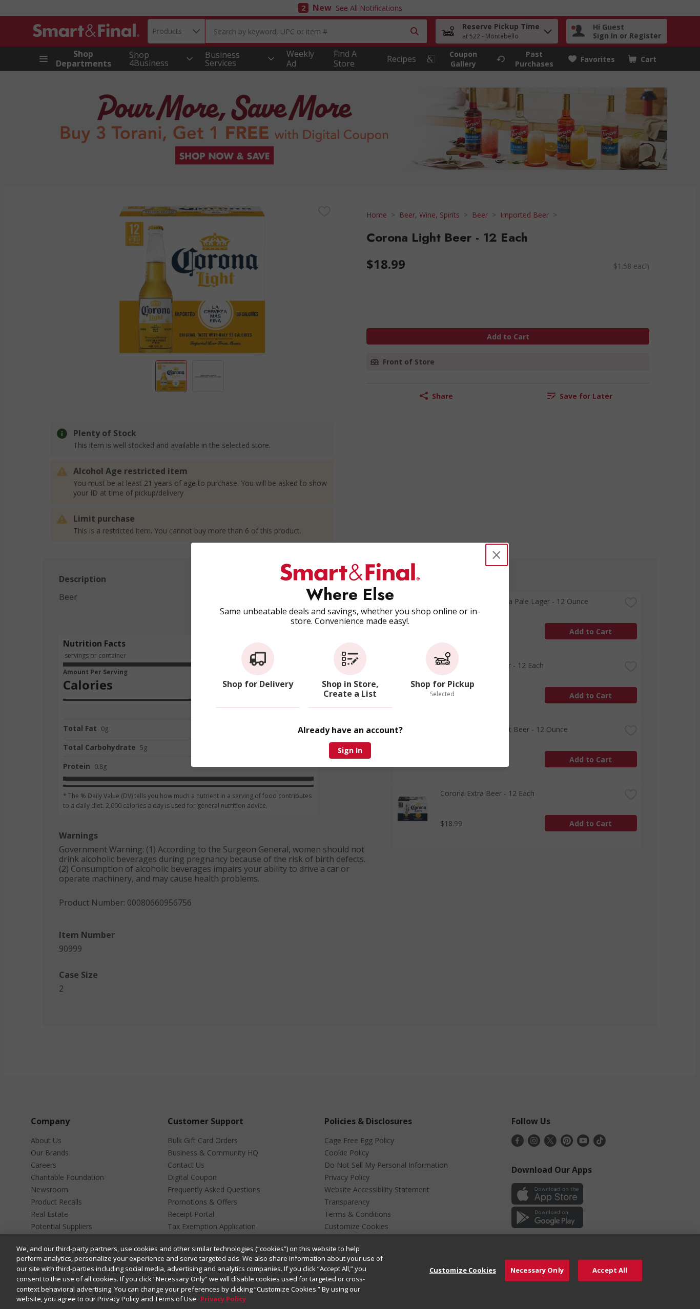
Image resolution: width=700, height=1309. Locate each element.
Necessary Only (537, 1270)
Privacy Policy (223, 1298)
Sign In (350, 750)
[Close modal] (496, 555)
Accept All (609, 1270)
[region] (350, 1271)
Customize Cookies (462, 1270)
